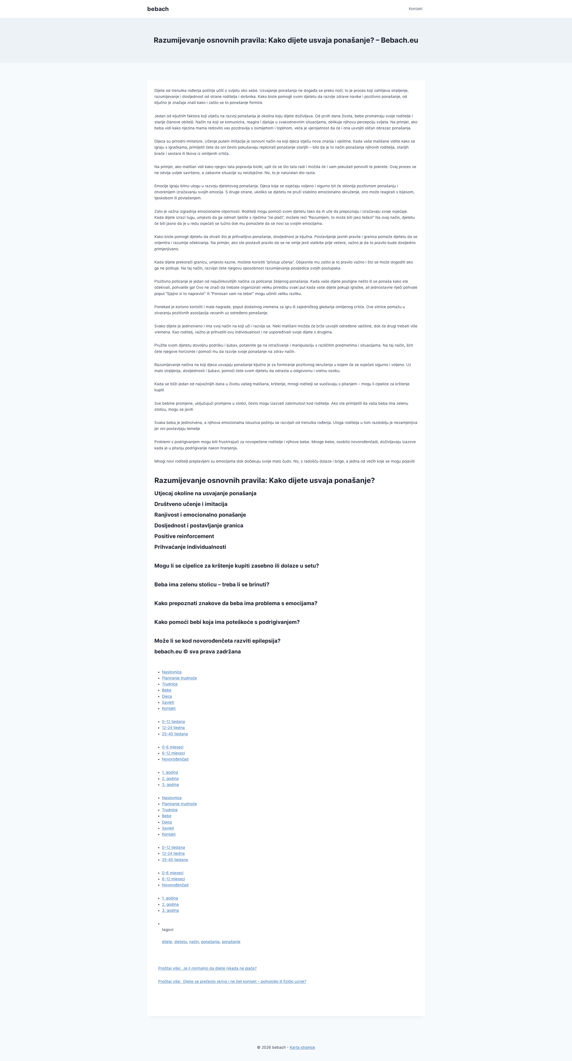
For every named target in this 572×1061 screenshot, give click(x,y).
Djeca (167, 696)
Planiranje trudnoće (179, 678)
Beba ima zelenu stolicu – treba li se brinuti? (211, 584)
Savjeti (168, 702)
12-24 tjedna (173, 727)
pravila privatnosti (178, 662)
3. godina (170, 784)
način (194, 941)
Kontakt (416, 8)
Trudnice (170, 684)
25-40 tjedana (175, 734)
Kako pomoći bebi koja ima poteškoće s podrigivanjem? (227, 622)
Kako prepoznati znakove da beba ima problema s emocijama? (236, 603)
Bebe (166, 690)
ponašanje (231, 941)
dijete (167, 941)
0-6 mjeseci (172, 747)
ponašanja (210, 941)
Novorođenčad (175, 759)
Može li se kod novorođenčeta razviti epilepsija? (217, 641)
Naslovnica (172, 672)
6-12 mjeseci (173, 753)
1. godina (170, 772)
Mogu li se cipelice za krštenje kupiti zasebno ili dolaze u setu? (236, 565)
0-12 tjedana (173, 721)
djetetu (180, 941)
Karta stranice (302, 1047)
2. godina (170, 778)
